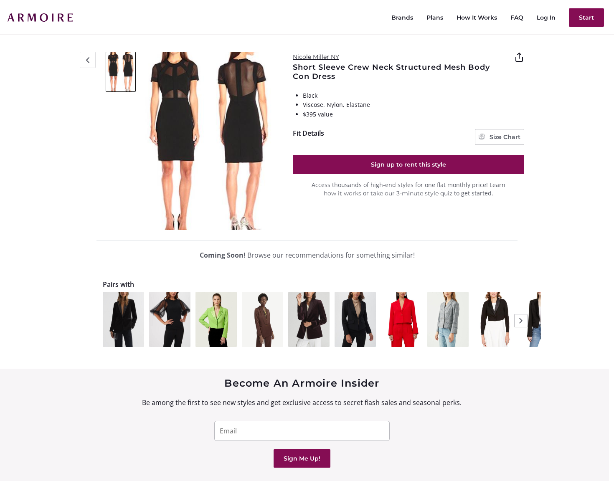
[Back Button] (88, 60)
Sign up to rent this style (408, 164)
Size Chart (504, 137)
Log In (546, 17)
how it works (342, 193)
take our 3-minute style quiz (411, 193)
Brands (402, 17)
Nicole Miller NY (316, 57)
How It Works (477, 17)
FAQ (516, 17)
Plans (434, 17)
